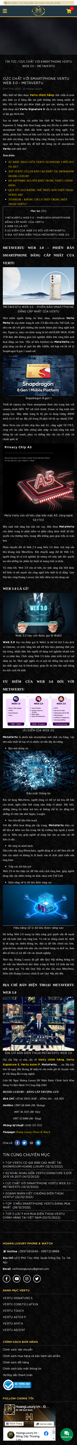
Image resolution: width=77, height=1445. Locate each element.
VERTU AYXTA (13, 1323)
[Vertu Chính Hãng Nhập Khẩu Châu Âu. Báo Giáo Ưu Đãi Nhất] (38, 10)
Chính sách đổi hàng (16, 1362)
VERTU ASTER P (14, 1317)
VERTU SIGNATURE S (18, 1298)
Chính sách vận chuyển (18, 1349)
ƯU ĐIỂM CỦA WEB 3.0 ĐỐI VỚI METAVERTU (35, 230)
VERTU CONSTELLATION (20, 1304)
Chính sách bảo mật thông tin (22, 1368)
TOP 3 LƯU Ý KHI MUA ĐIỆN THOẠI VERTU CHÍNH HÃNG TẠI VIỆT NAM (34, 1215)
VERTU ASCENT (14, 1329)
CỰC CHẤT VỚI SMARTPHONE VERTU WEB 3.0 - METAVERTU (38, 1185)
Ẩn (43, 210)
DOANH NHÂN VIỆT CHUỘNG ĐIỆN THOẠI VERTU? (33, 1195)
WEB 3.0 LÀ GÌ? (16, 226)
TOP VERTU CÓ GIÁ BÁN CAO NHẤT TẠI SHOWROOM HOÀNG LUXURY (33, 1164)
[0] (68, 11)
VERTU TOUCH (13, 1310)
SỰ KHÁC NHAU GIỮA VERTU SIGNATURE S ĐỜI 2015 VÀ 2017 (37, 1174)
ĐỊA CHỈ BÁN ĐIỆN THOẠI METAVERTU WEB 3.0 (37, 234)
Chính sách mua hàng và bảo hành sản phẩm (31, 1356)
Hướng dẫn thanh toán (17, 1375)
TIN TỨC (11, 61)
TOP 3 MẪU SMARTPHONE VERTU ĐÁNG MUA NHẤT (36, 1205)
